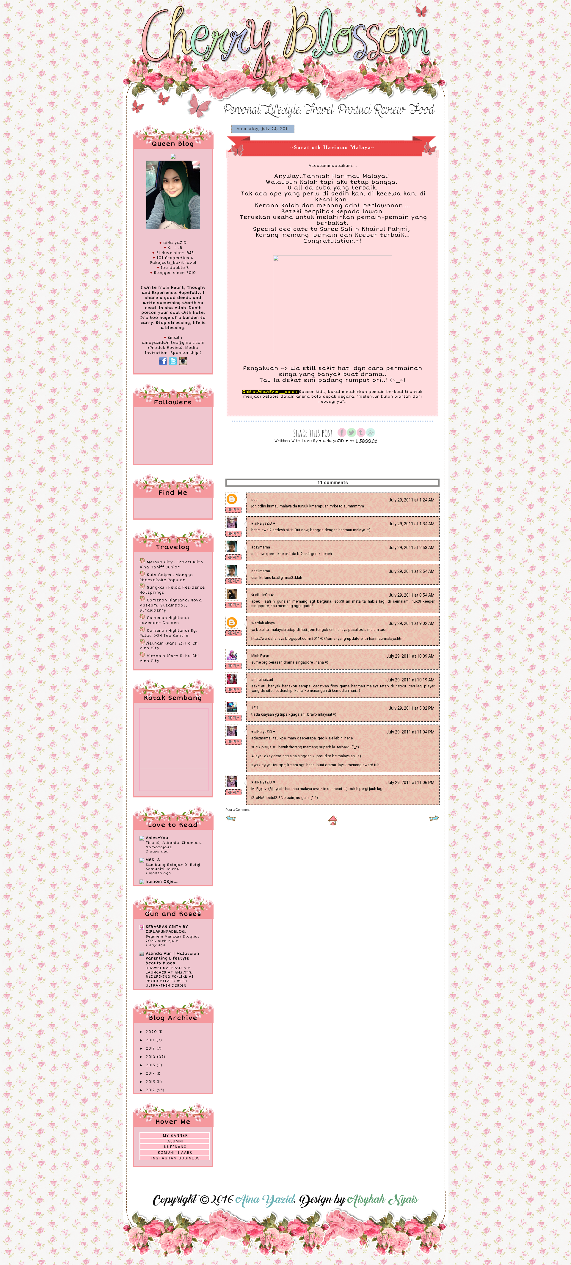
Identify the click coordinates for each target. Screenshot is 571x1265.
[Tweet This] (351, 436)
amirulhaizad (262, 680)
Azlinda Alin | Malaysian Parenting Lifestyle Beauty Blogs (172, 958)
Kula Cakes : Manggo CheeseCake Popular (166, 577)
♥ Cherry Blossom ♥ (160, 15)
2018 (151, 1040)
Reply (233, 509)
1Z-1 (255, 708)
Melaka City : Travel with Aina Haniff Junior (171, 565)
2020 (152, 1032)
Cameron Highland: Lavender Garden (164, 620)
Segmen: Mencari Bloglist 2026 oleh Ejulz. (173, 938)
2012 (151, 1090)
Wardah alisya (263, 623)
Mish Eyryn (260, 656)
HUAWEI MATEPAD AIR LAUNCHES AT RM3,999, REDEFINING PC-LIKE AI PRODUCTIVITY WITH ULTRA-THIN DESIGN (170, 976)
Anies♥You (157, 838)
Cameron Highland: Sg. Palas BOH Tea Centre (168, 633)
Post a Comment (237, 809)
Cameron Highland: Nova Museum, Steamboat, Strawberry (170, 605)
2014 (151, 1073)
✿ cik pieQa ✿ (262, 595)
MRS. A (153, 860)
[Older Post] (434, 820)
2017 (151, 1048)
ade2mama (260, 547)
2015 (151, 1065)
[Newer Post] (230, 820)
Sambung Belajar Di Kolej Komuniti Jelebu (173, 867)
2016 (151, 1057)
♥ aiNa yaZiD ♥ (263, 523)
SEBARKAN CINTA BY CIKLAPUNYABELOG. (167, 929)
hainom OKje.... (162, 882)
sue (254, 500)
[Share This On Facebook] (342, 436)
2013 (151, 1082)
